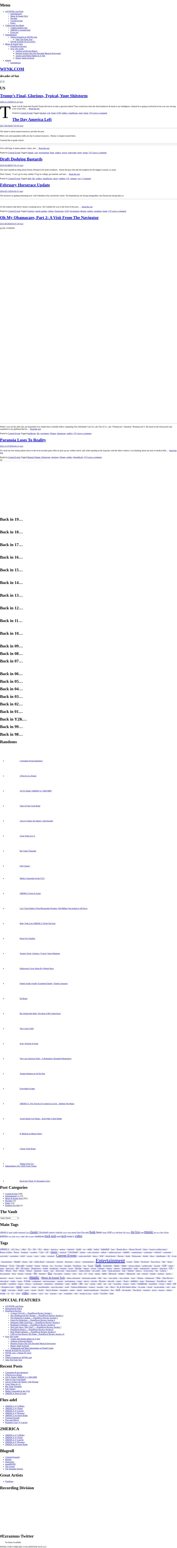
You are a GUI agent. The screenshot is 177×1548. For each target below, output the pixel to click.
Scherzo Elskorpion (79, 1287)
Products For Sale (12, 1205)
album (46, 1249)
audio (15, 1232)
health (45, 1268)
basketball (22, 1232)
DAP (102, 1256)
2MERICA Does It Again (15, 1393)
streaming (64, 1290)
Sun (112, 1290)
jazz (52, 1270)
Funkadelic (107, 1265)
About (7, 1355)
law (156, 1271)
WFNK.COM (12, 69)
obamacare (61, 433)
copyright (4, 1256)
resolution (153, 1284)
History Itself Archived (25, 58)
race (86, 1284)
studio (72, 1290)
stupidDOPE (10, 1464)
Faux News (155, 1262)
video (78, 1236)
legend (20, 1274)
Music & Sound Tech (19, 16)
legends (28, 1274)
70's (29, 1249)
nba (155, 1232)
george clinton (134, 1266)
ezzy (21, 102)
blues (145, 1249)
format (37, 1266)
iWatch (29, 1271)
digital (69, 1232)
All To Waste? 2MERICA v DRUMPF (21, 1377)
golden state (147, 1266)
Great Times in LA (13, 1384)
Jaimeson (37, 1271)
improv (117, 1268)
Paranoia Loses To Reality (23, 440)
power (64, 153)
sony (174, 1287)
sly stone (141, 1287)
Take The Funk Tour (24, 39)
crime (43, 1256)
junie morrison (114, 1271)
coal (36, 153)
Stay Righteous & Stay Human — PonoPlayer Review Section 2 (36, 1315)
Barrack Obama (33, 457)
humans (101, 1268)
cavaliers (33, 1252)
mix (138, 1274)
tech (63, 1236)
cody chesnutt (93, 1252)
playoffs (111, 1281)
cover (65, 1232)
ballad (96, 1249)
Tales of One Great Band (15, 1379)
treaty (79, 153)
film (163, 1262)
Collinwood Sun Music (14, 25)
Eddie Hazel (39, 1262)
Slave (112, 1287)
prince (20, 1284)
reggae (126, 1283)
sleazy (55, 178)
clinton (51, 211)
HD (17, 1268)
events (129, 1262)
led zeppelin (5, 1274)
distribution (161, 1256)
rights (169, 1284)
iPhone (8, 1271)
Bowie (16, 1252)
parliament (36, 1281)
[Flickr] (4, 82)
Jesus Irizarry (71, 1271)
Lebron (128, 1232)
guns (2, 1268)
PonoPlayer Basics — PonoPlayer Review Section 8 (31, 1329)
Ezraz (79, 1232)
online (13, 1281)
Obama (53, 433)
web (76, 1293)
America (30, 211)
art (84, 1249)
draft (29, 178)
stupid (79, 1290)
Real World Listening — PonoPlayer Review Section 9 (32, 1332)
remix (133, 1284)
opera (20, 1281)
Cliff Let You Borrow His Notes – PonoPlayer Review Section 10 (37, 1334)
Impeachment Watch (13, 1308)
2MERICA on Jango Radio (16, 1415)
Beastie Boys (122, 1249)
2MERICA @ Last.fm (14, 1411)
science (92, 1287)
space (27, 1290)
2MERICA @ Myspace (15, 1413)
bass (113, 1249)
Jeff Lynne (60, 1271)
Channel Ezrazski (12, 1418)
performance (70, 1281)
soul (53, 1236)
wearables (68, 1293)
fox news (58, 1266)
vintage (34, 1293)
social (149, 1287)
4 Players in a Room (13, 1375)
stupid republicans (91, 1290)
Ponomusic (150, 1281)
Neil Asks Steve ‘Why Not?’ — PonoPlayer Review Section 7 (35, 1327)
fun (84, 1266)
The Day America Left (32, 119)
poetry (119, 1281)
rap (105, 1283)
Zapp (112, 1293)
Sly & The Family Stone (126, 1287)
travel (154, 1290)
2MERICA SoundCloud (20, 30)
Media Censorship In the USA (17, 1391)
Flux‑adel (20, 1265)
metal (142, 1232)
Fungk (90, 1266)
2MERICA (4, 1232)
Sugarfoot (105, 1290)
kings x (139, 1271)
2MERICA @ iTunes (14, 1408)
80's (34, 1249)
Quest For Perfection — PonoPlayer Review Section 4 (32, 1320)
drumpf (74, 1232)
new (105, 1278)
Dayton (121, 1256)
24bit (24, 1249)
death (128, 1256)
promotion (48, 1283)
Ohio (161, 1232)
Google (157, 1266)
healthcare (31, 433)
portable (3, 1284)
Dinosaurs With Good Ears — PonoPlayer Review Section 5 (35, 1322)
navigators (44, 433)
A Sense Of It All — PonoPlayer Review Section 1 (31, 1313)
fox (51, 1266)
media (97, 1274)
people (60, 1281)
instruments (144, 1268)
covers (29, 1256)
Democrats (59, 211)
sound (58, 1236)
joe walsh (96, 1271)
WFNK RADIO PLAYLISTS (22, 42)
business (24, 1252)
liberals (83, 211)
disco (152, 1256)
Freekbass (77, 1266)
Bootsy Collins (6, 1252)
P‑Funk (27, 1281)
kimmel (131, 1271)
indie (136, 1268)
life (33, 178)
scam (67, 1287)
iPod (15, 1271)
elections (54, 457)
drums (24, 1262)
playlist (94, 1281)
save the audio (57, 1287)
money (169, 1274)
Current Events (16, 21)
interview (163, 1268)
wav (60, 1293)
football (29, 1266)
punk (67, 1284)
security (100, 1287)
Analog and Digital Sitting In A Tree (30, 56)
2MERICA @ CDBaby (15, 1406)
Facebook (145, 1262)
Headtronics (36, 1268)
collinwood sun (114, 1252)
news (158, 1232)
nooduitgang (15, 63)
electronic (69, 1262)
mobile (153, 1274)
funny (99, 1232)
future (105, 1232)
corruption (14, 1256)
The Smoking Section (14, 1469)
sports (33, 1290)
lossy (75, 1274)
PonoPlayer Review (18, 46)
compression (137, 1252)
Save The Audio (17, 49)
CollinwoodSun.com (18, 28)
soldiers (62, 178)
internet (154, 1268)
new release (124, 1278)
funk (92, 1232)
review (162, 1284)
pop (13, 1236)
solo (168, 1287)
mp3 (25, 1278)
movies (19, 1278)
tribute (169, 1290)
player (86, 1281)
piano (79, 1281)
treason (161, 1290)
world (95, 1293)
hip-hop (119, 1232)
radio (99, 1284)
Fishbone (3, 1266)
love (80, 1274)
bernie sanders (41, 211)
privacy (18, 1236)
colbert (103, 1252)
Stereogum (9, 1462)
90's (40, 1249)
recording (31, 1236)
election (43, 113)
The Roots (137, 1290)
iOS (124, 1232)
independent (127, 1268)
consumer (167, 1252)
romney (26, 1287)
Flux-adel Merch (12, 1420)
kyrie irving (148, 1271)
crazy (36, 1256)
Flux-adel (85, 1232)
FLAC (11, 1266)
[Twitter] (1, 82)
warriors (53, 1293)
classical (63, 1252)
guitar (170, 1266)
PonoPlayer (161, 1281)
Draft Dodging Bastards (21, 159)
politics (64, 113)
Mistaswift (131, 1274)
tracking (146, 1290)
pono (10, 1236)
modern (161, 1274)
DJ (169, 1256)
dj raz (174, 1256)
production (37, 1283)
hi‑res (71, 1268)
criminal (50, 1256)
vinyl (41, 1293)
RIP (174, 1284)
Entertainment (16, 14)
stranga (8, 60)
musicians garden (89, 1278)
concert (58, 1232)
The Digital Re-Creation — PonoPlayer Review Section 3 (34, 1318)
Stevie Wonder (52, 1290)
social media (159, 1287)
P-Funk (166, 1232)
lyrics (91, 1274)
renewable (72, 153)
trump (85, 113)
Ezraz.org (14, 32)
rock (47, 1236)
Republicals (78, 457)
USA (18, 1293)
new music (113, 1278)
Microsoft (112, 1274)
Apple (10, 1232)
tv (73, 1236)
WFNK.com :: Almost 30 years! (18, 1353)
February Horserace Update (25, 185)
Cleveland (43, 1232)
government (74, 211)
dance (95, 1256)
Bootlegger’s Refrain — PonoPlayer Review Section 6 (32, 1325)
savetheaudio (43, 1287)
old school (4, 1281)
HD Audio (25, 1268)
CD (47, 1252)
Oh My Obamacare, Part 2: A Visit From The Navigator (49, 217)
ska (106, 1287)
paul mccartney (49, 1281)
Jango (46, 1271)
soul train (12, 1290)
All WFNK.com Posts (14, 11)
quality (23, 1236)
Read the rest (34, 109)
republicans (73, 113)
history (86, 1268)
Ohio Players (167, 1278)
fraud (53, 113)
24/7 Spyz (15, 1249)
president (97, 211)
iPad (1, 1271)
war (79, 178)
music (148, 1232)
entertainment (88, 1262)
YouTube (104, 1293)
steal (80, 113)
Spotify (41, 1290)
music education (73, 1278)
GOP (58, 113)
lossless (67, 1274)
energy (77, 1262)
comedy (51, 1232)
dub (31, 1262)
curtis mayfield (85, 1256)
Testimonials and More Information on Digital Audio (31, 1348)
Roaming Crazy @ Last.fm (16, 1422)
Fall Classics (10, 1389)
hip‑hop (78, 1268)
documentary (7, 1262)
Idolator (8, 1459)
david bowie (111, 1256)
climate (30, 153)
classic (34, 1232)
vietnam (73, 178)
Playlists (13, 18)
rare (109, 1284)
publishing (59, 1284)
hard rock (10, 1268)
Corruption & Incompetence (16, 1372)
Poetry (13, 23)
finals (169, 1262)
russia (34, 1287)
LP (85, 1274)
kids (124, 1271)
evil (48, 113)
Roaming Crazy (8, 1287)
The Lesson (10, 1466)
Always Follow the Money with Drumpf (21, 1382)
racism (92, 1284)
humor (109, 1268)
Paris (52, 153)
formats (45, 1266)
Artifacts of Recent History (27, 51)
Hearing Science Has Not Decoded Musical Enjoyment (38, 53)
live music (58, 1274)
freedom (67, 1266)
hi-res (113, 1232)
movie (11, 1278)
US (90, 113)
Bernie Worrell (135, 1249)
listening (42, 1274)
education (50, 1262)
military (121, 1274)
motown (3, 1278)
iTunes (21, 1271)
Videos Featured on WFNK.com (23, 37)
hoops (93, 1268)
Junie (104, 1271)
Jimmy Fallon (84, 1271)
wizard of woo (85, 1293)
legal (14, 1274)
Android (70, 1249)
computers (148, 1252)
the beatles (126, 1290)
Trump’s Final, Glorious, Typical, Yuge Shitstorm (44, 95)
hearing (63, 1268)
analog (62, 1249)
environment (44, 153)
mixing (145, 1274)
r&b (26, 1236)
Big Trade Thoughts (13, 1386)
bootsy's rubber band (158, 1249)
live (137, 1232)
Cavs (27, 1232)
